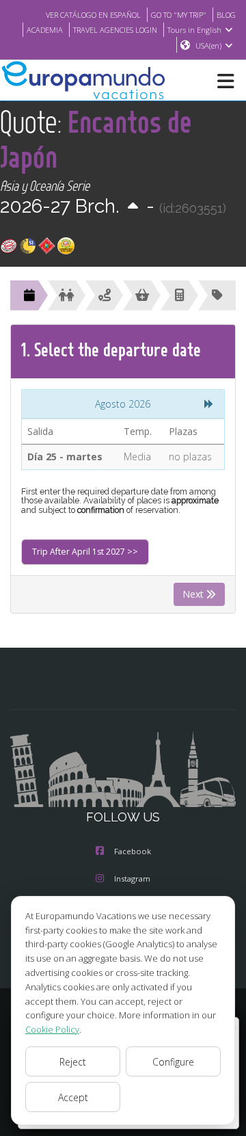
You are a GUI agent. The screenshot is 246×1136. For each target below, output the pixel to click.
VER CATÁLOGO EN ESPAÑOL (93, 15)
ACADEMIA (45, 30)
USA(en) (208, 45)
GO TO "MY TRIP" (178, 15)
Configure (173, 1061)
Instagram (132, 878)
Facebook (132, 851)
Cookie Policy (52, 1029)
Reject (72, 1061)
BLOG (226, 15)
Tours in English (194, 30)
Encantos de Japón (96, 139)
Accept (73, 1097)
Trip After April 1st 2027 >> (85, 551)
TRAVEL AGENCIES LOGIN (115, 30)
